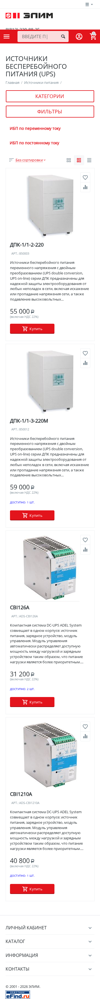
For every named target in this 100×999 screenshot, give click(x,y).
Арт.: (15, 253)
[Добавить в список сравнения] (85, 187)
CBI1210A (21, 794)
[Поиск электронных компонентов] (18, 994)
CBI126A (19, 607)
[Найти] (63, 36)
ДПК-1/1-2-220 (27, 245)
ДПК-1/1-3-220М (29, 420)
